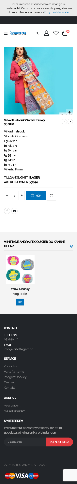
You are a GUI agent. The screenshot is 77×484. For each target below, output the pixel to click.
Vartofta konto (14, 371)
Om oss (9, 382)
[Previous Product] (64, 121)
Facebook (7, 211)
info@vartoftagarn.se (18, 349)
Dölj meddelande (56, 12)
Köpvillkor (11, 366)
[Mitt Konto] (46, 33)
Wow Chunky (20, 289)
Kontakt (9, 387)
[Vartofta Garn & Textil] (18, 33)
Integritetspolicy (15, 377)
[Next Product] (70, 121)
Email (14, 211)
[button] (69, 112)
